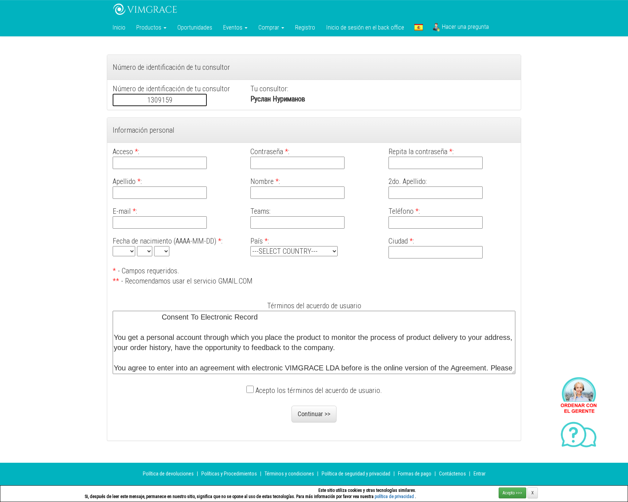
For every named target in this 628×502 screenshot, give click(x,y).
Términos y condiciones (290, 474)
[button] (419, 27)
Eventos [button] (233, 27)
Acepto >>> (512, 492)
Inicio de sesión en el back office (365, 27)
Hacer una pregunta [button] (464, 26)
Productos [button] (149, 27)
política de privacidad (395, 496)
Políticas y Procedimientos (229, 474)
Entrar (480, 474)
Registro (305, 27)
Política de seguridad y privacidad (356, 474)
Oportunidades (194, 27)
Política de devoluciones (168, 474)
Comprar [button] (269, 27)
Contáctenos (452, 474)
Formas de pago (414, 474)
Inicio (118, 27)
